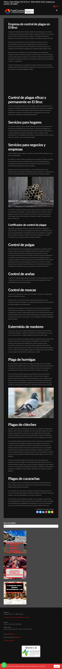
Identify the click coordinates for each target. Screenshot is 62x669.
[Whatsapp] (57, 6)
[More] (52, 512)
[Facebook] (54, 6)
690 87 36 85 (40, 2)
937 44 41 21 (25, 2)
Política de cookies (24, 617)
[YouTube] (55, 6)
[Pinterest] (46, 512)
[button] (56, 10)
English (15, 4)
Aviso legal (6, 617)
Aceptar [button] (57, 666)
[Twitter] (40, 512)
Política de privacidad (14, 617)
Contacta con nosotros (9, 640)
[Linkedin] (43, 512)
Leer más (42, 666)
